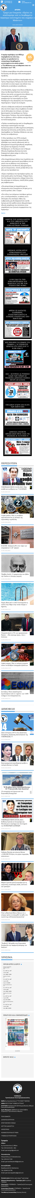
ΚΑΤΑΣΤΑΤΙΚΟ (5, 1129)
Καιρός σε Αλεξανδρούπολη (8, 1001)
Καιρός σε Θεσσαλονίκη (7, 984)
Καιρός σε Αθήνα (6, 967)
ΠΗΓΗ (3, 213)
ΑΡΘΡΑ (17, 10)
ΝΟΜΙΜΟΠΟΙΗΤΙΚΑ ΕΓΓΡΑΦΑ (9, 1132)
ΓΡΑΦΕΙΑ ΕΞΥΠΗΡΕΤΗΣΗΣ (8, 1136)
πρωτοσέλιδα (17, 1050)
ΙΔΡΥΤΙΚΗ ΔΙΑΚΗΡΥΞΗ (7, 1126)
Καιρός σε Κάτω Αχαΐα (7, 993)
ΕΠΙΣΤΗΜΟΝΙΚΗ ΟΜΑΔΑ (8, 1123)
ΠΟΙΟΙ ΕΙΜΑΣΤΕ (5, 1116)
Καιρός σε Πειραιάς (6, 976)
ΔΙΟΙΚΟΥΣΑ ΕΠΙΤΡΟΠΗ (7, 1119)
